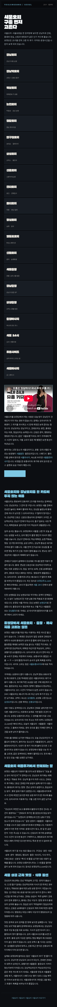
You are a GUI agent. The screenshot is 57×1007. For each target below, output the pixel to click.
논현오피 (43, 602)
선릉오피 (32, 701)
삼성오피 (8, 701)
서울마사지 (25, 457)
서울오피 (15, 998)
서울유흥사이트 (35, 664)
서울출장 (20, 453)
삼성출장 (31, 697)
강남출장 (12, 610)
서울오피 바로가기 (38, 998)
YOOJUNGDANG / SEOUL (18, 4)
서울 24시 (37, 584)
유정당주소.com (44, 580)
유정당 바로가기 (15, 473)
